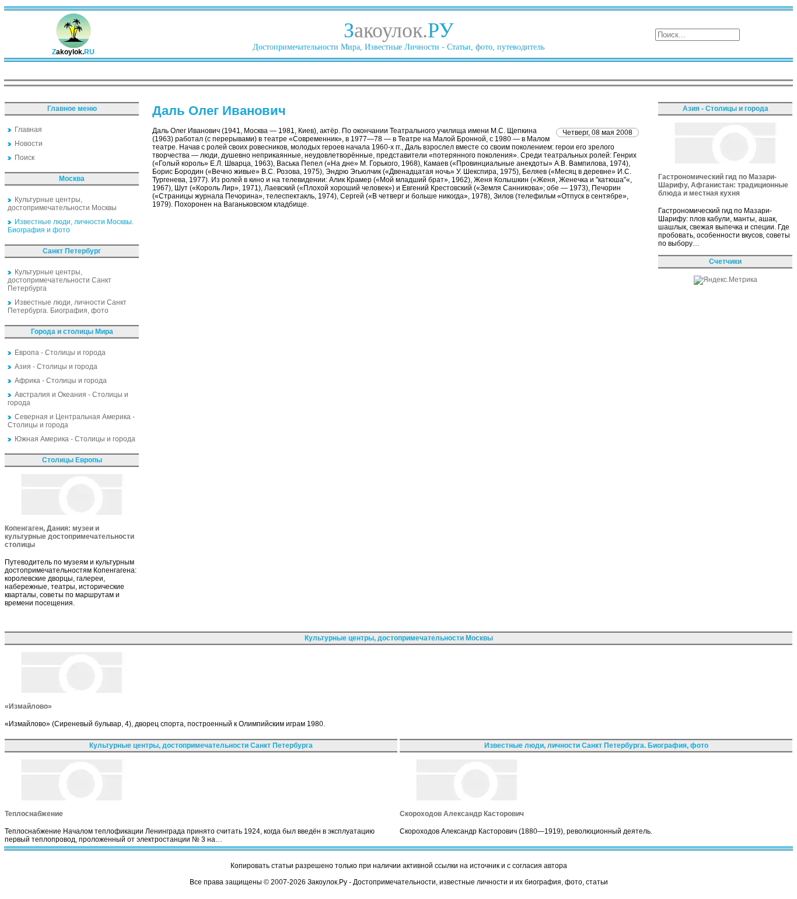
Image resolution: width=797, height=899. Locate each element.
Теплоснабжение (34, 814)
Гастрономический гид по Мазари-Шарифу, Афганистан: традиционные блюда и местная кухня (723, 185)
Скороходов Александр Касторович (462, 814)
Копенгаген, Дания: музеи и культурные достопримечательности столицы (69, 536)
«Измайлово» (28, 706)
